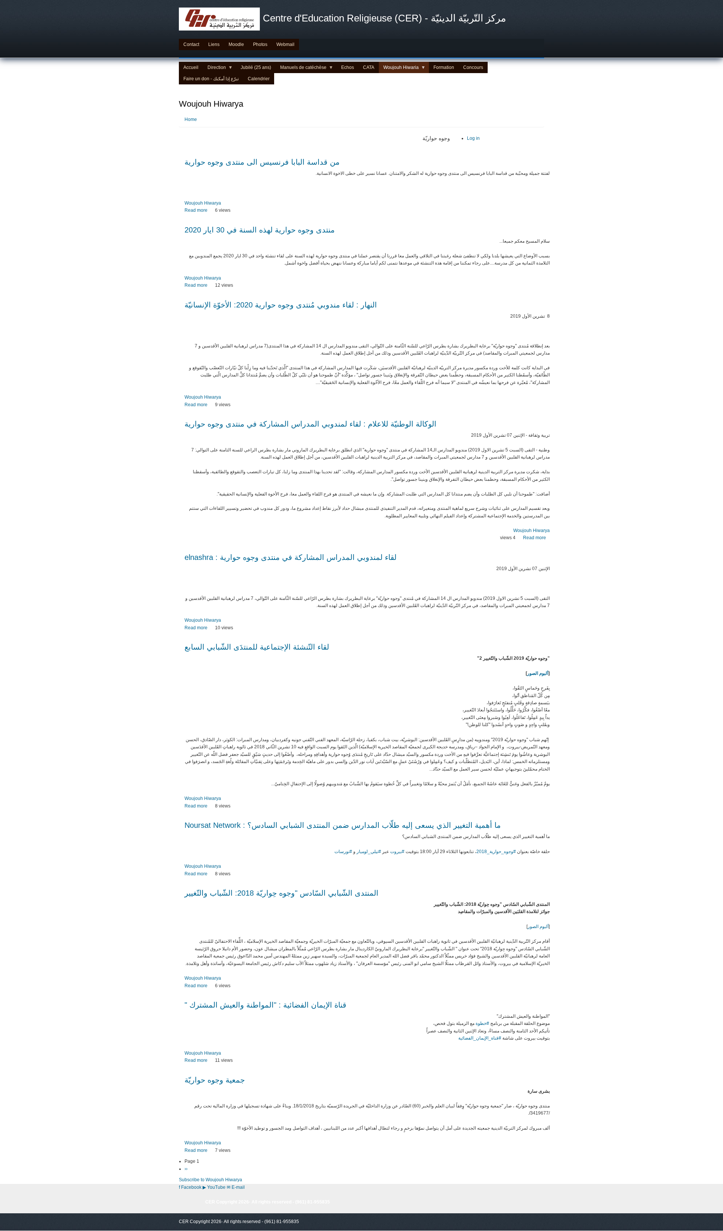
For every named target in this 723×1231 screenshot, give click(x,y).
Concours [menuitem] (473, 67)
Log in (473, 138)
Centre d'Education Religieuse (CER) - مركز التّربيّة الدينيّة (384, 18)
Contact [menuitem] (191, 44)
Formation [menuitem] (443, 67)
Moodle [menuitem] (236, 44)
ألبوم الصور (537, 673)
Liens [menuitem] (214, 44)
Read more (196, 210)
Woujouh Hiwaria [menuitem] (399, 69)
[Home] (219, 18)
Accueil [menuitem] (190, 67)
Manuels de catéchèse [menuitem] (301, 69)
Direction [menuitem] (214, 69)
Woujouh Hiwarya (203, 203)
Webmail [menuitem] (285, 44)
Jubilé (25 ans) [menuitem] (256, 67)
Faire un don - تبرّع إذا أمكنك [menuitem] (211, 78)
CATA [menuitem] (368, 67)
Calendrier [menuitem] (259, 78)
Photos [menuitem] (260, 44)
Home (191, 119)
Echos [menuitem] (347, 67)
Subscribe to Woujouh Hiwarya (210, 1179)
